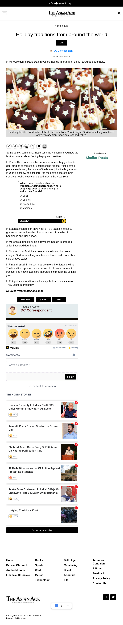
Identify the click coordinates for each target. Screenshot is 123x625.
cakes (59, 299)
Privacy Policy (101, 578)
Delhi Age (70, 560)
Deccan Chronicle (17, 565)
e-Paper (52, 3)
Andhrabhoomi (15, 570)
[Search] (119, 13)
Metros (39, 575)
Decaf (67, 570)
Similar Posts (97, 158)
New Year (25, 299)
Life (61, 43)
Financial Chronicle (18, 575)
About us (69, 575)
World (38, 570)
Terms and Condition (99, 562)
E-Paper (97, 568)
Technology (42, 580)
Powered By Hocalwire (16, 618)
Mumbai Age (71, 565)
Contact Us (99, 583)
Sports (39, 565)
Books (39, 560)
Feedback (99, 573)
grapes (43, 299)
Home (9, 560)
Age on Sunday (64, 3)
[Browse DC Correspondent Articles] (12, 310)
